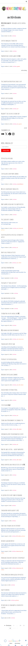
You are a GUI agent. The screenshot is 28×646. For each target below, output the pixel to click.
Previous (8, 625)
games (18, 66)
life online (21, 384)
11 (24, 625)
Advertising (17, 643)
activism (14, 35)
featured (21, 228)
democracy (21, 339)
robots (19, 262)
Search (26, 1)
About (10, 643)
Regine (3, 51)
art (17, 108)
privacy (3, 229)
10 (20, 625)
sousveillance (20, 184)
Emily (2, 35)
